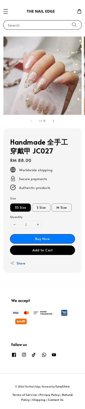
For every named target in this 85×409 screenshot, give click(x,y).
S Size (41, 207)
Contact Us (56, 400)
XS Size (20, 207)
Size (13, 198)
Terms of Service (24, 395)
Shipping (39, 400)
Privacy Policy (49, 395)
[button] (6, 11)
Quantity (16, 217)
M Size (61, 207)
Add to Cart (42, 249)
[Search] (74, 24)
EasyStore (63, 386)
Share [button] (21, 263)
